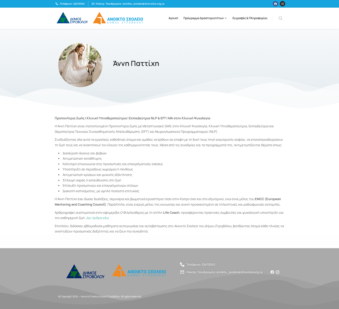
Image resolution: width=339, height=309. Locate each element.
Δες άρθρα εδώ (97, 218)
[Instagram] (282, 3)
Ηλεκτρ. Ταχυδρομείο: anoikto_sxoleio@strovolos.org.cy (224, 272)
